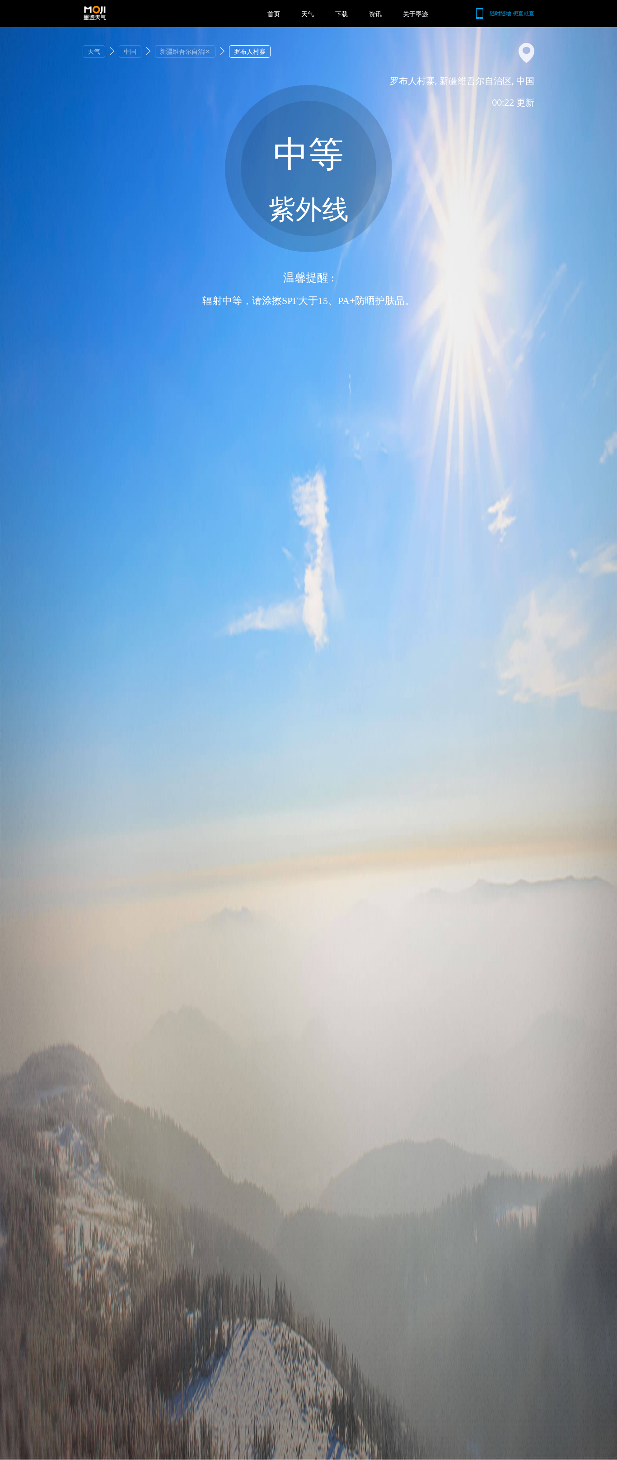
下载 (341, 13)
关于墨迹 (415, 13)
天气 (307, 13)
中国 (130, 51)
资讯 (375, 13)
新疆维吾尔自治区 (185, 51)
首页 (273, 13)
